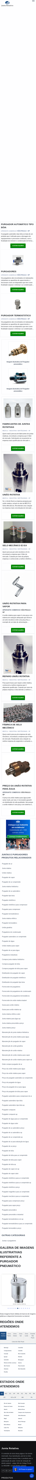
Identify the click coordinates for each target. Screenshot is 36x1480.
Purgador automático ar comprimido (14, 936)
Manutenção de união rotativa (12, 1050)
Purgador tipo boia (8, 895)
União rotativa (7, 873)
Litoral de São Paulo (18, 1341)
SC (22, 1393)
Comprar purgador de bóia (11, 964)
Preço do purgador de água (11, 1082)
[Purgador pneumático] (18, 351)
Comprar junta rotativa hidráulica (13, 959)
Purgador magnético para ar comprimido (15, 1192)
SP (14, 1393)
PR (18, 1393)
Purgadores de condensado (11, 932)
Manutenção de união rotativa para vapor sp (17, 1059)
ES (10, 1393)
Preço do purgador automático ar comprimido (17, 1078)
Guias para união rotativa (10, 1005)
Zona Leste (26, 1335)
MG (6, 1393)
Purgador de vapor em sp (10, 1169)
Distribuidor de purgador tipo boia (13, 982)
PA (31, 1397)
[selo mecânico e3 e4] (18, 532)
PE (30, 1393)
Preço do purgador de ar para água (14, 1087)
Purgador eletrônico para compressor (14, 905)
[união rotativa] (18, 473)
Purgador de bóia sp (9, 1164)
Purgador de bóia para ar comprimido (14, 1155)
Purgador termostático (9, 923)
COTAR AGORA (18, 245)
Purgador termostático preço (11, 1228)
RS (26, 1393)
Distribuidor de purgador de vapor (13, 973)
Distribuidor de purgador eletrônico (14, 977)
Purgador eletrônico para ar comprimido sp (16, 1182)
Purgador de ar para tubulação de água (15, 1141)
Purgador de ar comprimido (11, 882)
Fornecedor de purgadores (11, 987)
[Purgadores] (18, 260)
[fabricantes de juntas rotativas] (18, 410)
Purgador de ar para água (10, 950)
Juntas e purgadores (9, 1241)
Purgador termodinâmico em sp (12, 1219)
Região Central (3, 1335)
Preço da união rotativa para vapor (13, 1073)
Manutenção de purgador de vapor (13, 1041)
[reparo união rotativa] (18, 654)
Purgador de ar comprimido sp (12, 1137)
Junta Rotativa (10, 1448)
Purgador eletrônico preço (11, 1187)
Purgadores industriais (9, 955)
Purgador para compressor (11, 909)
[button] (7, 1307)
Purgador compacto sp (9, 1114)
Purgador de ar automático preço (13, 1128)
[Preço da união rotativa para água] (18, 769)
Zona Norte (9, 1335)
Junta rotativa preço (8, 1028)
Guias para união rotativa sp (11, 1009)
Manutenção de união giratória (12, 1046)
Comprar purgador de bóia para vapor (15, 968)
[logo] (7, 3)
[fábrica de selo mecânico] (18, 712)
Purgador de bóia (8, 1151)
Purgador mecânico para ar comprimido (15, 1196)
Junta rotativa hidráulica (10, 886)
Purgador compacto (8, 1110)
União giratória (7, 927)
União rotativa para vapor (10, 946)
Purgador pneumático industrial (12, 1214)
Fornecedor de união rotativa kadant (14, 1000)
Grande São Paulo (32, 1336)
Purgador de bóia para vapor (12, 1160)
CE (4, 1397)
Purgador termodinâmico (10, 914)
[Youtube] (9, 1470)
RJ (2, 1393)
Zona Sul (20, 1335)
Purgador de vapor (8, 877)
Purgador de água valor (10, 1123)
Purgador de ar (7, 864)
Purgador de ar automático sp (12, 1132)
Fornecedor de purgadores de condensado (16, 991)
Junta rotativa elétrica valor (11, 1014)
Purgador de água (8, 941)
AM (23, 1397)
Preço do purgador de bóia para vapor (15, 1091)
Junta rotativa (6, 868)
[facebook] (3, 1470)
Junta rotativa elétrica (9, 918)
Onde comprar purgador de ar (12, 1064)
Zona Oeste (15, 1335)
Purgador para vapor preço (11, 1205)
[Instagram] (6, 1470)
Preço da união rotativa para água (13, 1069)
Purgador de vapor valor (10, 1173)
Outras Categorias (13, 1235)
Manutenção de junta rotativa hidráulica (15, 1032)
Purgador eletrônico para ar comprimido (15, 1178)
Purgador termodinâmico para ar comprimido (17, 1223)
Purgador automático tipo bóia (12, 1100)
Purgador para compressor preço (13, 1201)
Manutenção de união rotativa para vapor (16, 1055)
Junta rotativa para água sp (11, 1018)
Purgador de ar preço (9, 1146)
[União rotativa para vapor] (18, 586)
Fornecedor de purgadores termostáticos (16, 996)
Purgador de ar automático (11, 891)
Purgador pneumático (9, 1210)
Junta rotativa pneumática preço (13, 1023)
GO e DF (13, 1397)
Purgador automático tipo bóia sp (13, 1105)
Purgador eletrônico (8, 900)
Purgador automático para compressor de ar (17, 1096)
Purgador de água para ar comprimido (15, 1119)
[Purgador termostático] (18, 305)
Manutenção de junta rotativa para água (15, 1037)
